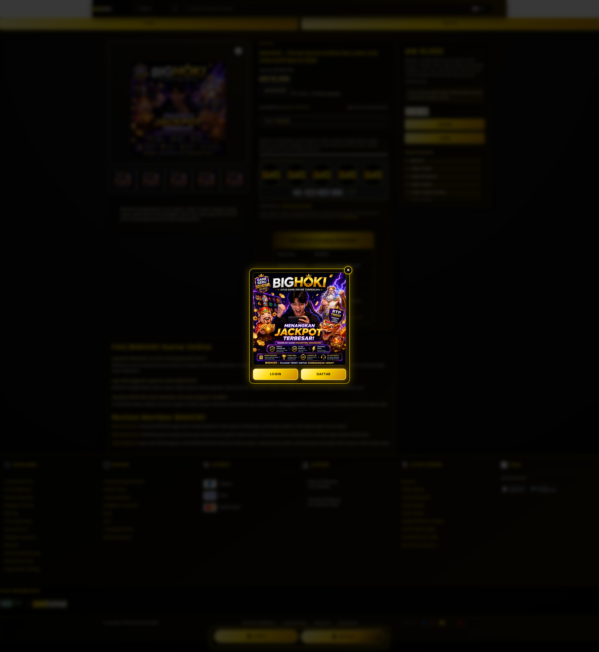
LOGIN (275, 374)
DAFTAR (324, 374)
